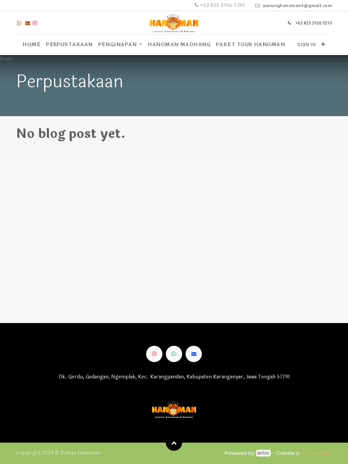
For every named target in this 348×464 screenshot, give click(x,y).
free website (316, 453)
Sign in (306, 44)
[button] (323, 44)
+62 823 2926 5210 (222, 5)
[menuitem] (31, 45)
